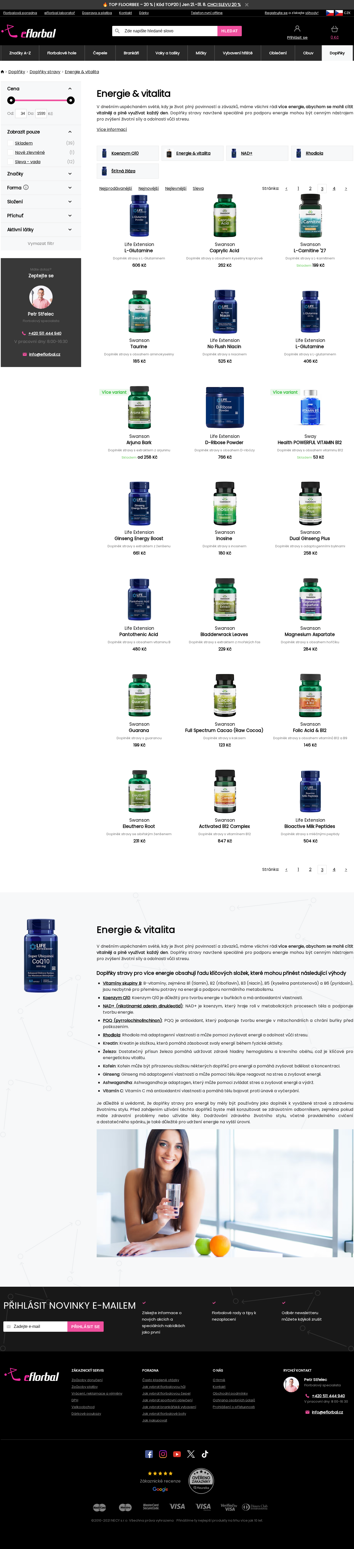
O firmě (219, 1380)
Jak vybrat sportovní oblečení (167, 1400)
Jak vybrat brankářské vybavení (169, 1406)
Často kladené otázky (160, 1380)
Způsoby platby (85, 1386)
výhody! (311, 12)
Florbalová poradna (20, 12)
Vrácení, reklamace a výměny (97, 1393)
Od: (11, 113)
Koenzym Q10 (116, 998)
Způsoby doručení (87, 1380)
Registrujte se (276, 12)
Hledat (229, 31)
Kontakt (125, 12)
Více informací (112, 129)
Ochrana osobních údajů (234, 1400)
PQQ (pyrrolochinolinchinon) (132, 1020)
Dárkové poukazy (86, 1413)
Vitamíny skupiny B (122, 983)
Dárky (144, 12)
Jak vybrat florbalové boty (164, 1413)
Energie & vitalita (82, 72)
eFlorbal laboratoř (59, 12)
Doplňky (16, 72)
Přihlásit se (85, 1326)
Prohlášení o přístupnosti (234, 1406)
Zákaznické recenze (160, 1481)
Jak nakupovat (154, 1420)
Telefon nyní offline (207, 12)
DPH (75, 1400)
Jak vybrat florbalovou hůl (164, 1386)
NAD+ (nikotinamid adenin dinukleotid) (143, 1006)
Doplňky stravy (45, 72)
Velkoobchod (83, 1406)
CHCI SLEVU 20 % (224, 5)
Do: (31, 113)
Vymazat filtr (41, 243)
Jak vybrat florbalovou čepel (166, 1393)
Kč (50, 113)
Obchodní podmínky (230, 1393)
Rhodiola (111, 1035)
